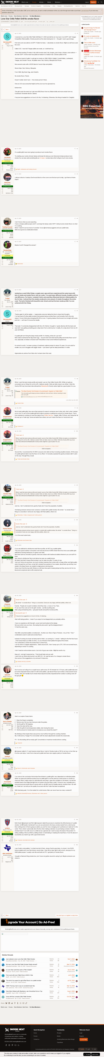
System (82, 1049)
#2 (77, 148)
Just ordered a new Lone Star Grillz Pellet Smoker (20, 959)
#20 (77, 844)
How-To (84, 6)
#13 (77, 545)
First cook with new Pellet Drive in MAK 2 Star (19, 975)
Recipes (60, 6)
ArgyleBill (8, 993)
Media (49, 2)
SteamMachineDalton (11, 961)
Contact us (36, 1039)
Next (7, 29)
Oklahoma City (9, 504)
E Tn (12, 687)
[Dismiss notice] (101, 10)
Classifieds (60, 1042)
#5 (77, 241)
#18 (77, 773)
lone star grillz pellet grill (31, 21)
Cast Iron (77, 6)
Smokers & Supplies (36, 6)
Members (57, 2)
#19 (77, 819)
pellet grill (52, 21)
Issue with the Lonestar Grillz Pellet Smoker (18, 996)
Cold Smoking (46, 6)
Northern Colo (9, 193)
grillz (22, 21)
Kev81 (73, 998)
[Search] (101, 2)
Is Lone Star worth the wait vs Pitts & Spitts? (19, 970)
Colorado (10, 264)
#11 (77, 485)
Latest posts (86, 24)
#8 (77, 378)
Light (88, 1049)
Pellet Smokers (30, 961)
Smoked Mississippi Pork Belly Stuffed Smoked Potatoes (92, 52)
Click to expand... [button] (46, 448)
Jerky (53, 6)
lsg (47, 21)
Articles (41, 2)
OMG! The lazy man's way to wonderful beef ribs (20, 986)
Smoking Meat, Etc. (68, 6)
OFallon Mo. (10, 616)
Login (80, 1033)
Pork (85, 39)
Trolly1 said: (19, 435)
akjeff (7, 977)
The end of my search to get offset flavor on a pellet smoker (23, 980)
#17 (77, 747)
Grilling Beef (22, 993)
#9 (77, 408)
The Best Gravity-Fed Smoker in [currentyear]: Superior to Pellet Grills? (41, 391)
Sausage (27, 6)
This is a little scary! (89, 42)
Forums (34, 2)
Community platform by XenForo (49, 1049)
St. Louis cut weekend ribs (91, 36)
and (23, 459)
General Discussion (31, 966)
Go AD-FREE (83, 1039)
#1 (77, 33)
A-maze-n (43, 158)
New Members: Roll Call (6, 6)
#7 (77, 310)
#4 (77, 218)
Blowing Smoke (18, 6)
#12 (77, 519)
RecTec (50, 415)
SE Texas (10, 427)
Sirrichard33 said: (20, 613)
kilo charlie (72, 993)
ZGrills (46, 415)
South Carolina (9, 541)
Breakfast (86, 33)
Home (35, 1033)
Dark (95, 1049)
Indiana (11, 840)
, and (26, 169)
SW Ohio (11, 729)
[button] (29, 2)
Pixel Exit (72, 1049)
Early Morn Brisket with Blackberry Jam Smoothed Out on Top (24, 991)
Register (81, 1036)
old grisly (72, 960)
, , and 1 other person (29, 515)
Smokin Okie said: (20, 524)
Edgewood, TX (9, 861)
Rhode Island (9, 170)
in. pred (73, 982)
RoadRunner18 (71, 971)
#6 (77, 289)
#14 (77, 595)
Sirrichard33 (5, 21)
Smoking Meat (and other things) (66, 1039)
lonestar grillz (41, 21)
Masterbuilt (44, 386)
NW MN (11, 237)
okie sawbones (10, 987)
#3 (77, 174)
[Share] (75, 33)
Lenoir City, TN (9, 306)
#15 (77, 666)
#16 (77, 712)
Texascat (8, 971)
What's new (25, 2)
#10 (77, 431)
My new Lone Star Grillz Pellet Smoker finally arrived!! (21, 964)
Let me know (85, 10)
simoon (8, 982)
